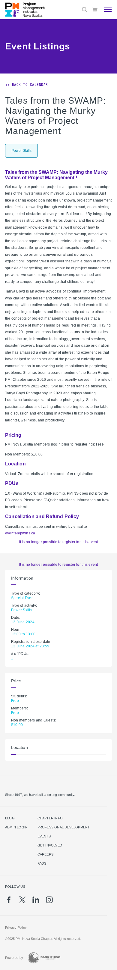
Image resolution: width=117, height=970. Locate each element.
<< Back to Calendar (26, 85)
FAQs (42, 863)
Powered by (14, 957)
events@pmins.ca (20, 533)
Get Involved (50, 845)
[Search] (84, 9)
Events (44, 836)
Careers (45, 854)
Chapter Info (50, 818)
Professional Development (64, 827)
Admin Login (16, 827)
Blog (10, 818)
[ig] (49, 899)
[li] (36, 899)
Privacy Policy (16, 927)
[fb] (9, 899)
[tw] (22, 899)
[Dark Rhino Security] (44, 958)
